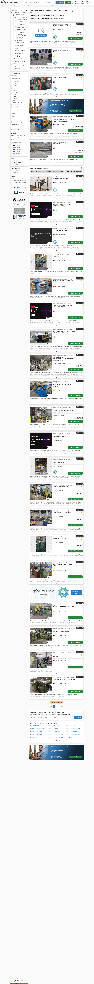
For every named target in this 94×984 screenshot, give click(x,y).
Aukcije (15, 172)
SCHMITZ (16, 92)
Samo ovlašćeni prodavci (20, 182)
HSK (14, 90)
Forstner (16, 81)
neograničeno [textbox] (16, 142)
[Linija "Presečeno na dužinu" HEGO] (41, 57)
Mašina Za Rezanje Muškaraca (56, 737)
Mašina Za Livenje (53, 728)
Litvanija (18, 149)
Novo (15, 160)
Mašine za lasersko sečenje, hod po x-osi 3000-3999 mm (22, 27)
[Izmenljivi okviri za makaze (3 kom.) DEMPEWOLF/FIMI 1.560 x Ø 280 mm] (41, 286)
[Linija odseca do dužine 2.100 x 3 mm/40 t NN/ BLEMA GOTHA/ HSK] (41, 636)
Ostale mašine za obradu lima (21, 31)
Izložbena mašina (18, 162)
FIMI (14, 89)
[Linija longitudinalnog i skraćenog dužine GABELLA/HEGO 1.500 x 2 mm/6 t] (41, 611)
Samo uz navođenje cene (19, 122)
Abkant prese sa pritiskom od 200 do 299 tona (21, 36)
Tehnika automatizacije (18, 65)
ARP (14, 100)
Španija (17, 147)
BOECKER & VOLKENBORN (20, 104)
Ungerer (15, 98)
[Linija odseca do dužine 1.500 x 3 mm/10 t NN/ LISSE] (41, 660)
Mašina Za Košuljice (53, 725)
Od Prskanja (69, 737)
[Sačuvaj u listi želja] (82, 26)
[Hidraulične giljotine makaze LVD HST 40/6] (41, 150)
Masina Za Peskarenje (36, 734)
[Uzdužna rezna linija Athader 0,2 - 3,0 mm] (41, 544)
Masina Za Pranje (35, 737)
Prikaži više (57, 740)
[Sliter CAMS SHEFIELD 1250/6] (41, 83)
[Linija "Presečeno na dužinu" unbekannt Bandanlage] (41, 184)
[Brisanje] (53, 15)
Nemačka (18, 145)
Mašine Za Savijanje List (72, 731)
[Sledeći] (50, 57)
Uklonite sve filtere (60, 18)
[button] (92, 2)
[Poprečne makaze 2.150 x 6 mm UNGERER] (41, 262)
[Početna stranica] (10, 5)
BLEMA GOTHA (17, 102)
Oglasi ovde (19, 980)
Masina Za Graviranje (36, 731)
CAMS (15, 108)
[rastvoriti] (56, 46)
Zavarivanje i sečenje (20, 51)
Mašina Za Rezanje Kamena (55, 734)
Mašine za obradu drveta (19, 62)
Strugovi (18, 40)
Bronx (15, 87)
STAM (15, 94)
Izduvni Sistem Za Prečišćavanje (39, 728)
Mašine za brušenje (19, 54)
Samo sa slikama (18, 178)
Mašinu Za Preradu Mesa (73, 734)
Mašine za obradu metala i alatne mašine (19, 13)
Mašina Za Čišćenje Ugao (73, 728)
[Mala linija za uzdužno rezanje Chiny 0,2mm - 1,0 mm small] (41, 518)
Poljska (17, 151)
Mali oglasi (16, 170)
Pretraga (60, 2)
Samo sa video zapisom (19, 180)
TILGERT (15, 96)
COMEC (15, 83)
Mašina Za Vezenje (71, 725)
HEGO (15, 85)
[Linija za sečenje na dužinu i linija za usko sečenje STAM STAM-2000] (41, 466)
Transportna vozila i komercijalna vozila (19, 59)
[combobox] (19, 142)
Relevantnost (77, 11)
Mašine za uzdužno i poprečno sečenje (22, 18)
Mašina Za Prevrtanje (54, 731)
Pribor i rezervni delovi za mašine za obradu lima (21, 22)
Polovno (15, 164)
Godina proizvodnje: (16, 124)
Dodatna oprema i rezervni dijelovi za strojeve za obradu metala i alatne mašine (20, 45)
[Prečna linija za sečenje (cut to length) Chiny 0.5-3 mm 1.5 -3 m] (41, 492)
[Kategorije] (22, 2)
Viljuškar (16, 68)
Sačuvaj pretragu (57, 702)
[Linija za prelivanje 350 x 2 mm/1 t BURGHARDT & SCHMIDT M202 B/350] (41, 570)
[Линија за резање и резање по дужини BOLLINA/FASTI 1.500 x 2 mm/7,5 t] (41, 685)
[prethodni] (31, 57)
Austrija (17, 153)
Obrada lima (19, 16)
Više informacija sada (76, 592)
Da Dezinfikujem (34, 725)
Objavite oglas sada (75, 111)
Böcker (15, 106)
